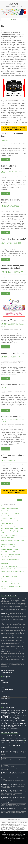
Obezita (6, 210)
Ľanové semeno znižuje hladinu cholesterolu (12, 583)
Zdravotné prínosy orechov (8, 537)
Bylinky (14, 710)
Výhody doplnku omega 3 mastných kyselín (12, 528)
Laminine (7, 176)
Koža (12, 715)
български (4, 735)
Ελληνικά (21, 735)
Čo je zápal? (4, 510)
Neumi (2, 637)
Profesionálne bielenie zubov (8, 578)
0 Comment (16, 211)
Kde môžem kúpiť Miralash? (8, 557)
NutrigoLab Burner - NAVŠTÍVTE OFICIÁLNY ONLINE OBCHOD (14, 491)
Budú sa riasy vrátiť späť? (7, 523)
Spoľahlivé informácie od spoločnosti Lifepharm (13, 571)
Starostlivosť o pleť (18, 723)
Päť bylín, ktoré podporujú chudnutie (13, 757)
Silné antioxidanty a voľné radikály (10, 513)
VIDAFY (3, 613)
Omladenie (6, 720)
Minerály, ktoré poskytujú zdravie (9, 549)
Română (9, 742)
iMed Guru (14, 3)
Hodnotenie (6, 419)
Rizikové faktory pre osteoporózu (9, 525)
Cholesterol (10, 424)
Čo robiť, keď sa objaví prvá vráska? (12, 777)
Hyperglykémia (12, 464)
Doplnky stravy (6, 205)
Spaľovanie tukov (8, 362)
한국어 (16, 740)
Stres (11, 725)
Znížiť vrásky (13, 728)
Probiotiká (15, 722)
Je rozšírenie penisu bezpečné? (9, 573)
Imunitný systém (6, 715)
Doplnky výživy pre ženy (6, 672)
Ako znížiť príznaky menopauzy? (9, 520)
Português (4, 742)
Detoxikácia (5, 143)
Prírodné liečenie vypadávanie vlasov (13, 764)
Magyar (24, 738)
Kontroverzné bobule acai (11, 417)
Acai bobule (5, 424)
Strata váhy (18, 143)
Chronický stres (23, 710)
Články (4, 171)
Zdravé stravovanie (13, 139)
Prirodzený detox (9, 722)
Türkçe (22, 742)
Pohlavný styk (3, 722)
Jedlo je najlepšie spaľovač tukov (9, 508)
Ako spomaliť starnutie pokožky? (12, 808)
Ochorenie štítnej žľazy (13, 176)
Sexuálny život (4, 723)
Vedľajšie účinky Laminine (9, 751)
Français (16, 738)
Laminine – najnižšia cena (9, 784)
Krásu (2, 687)
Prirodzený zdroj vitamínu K (8, 544)
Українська (4, 745)
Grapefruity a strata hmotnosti (13, 353)
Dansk (12, 735)
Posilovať (5, 139)
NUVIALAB (3, 651)
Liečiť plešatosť (12, 717)
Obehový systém (9, 719)
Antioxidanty (4, 710)
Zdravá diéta (8, 211)
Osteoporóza (20, 176)
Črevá (17, 728)
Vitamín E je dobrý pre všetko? (13, 239)
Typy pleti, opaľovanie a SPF (8, 568)
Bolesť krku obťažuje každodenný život (11, 547)
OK (14, 841)
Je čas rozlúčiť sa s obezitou (12, 320)
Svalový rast (19, 391)
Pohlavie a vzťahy (5, 691)
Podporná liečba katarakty (8, 515)
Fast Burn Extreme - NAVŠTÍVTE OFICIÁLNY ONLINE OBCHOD (14, 128)
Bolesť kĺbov (10, 710)
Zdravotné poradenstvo (13, 171)
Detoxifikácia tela (19, 712)
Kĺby (6, 275)
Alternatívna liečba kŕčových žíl (9, 566)
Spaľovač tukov (13, 143)
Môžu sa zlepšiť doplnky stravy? (9, 576)
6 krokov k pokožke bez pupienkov (10, 559)
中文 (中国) (10, 745)
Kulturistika (14, 391)
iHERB (2, 663)
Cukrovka (5, 464)
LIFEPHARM (4, 598)
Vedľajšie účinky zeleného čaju (9, 535)
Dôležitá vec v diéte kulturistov (13, 385)
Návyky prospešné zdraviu (17, 205)
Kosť (8, 275)
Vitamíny (7, 246)
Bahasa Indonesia (6, 740)
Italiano (12, 740)
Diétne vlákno (17, 424)
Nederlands (21, 740)
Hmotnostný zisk (8, 391)
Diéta (9, 143)
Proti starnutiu (22, 722)
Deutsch (17, 735)
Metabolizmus (12, 361)
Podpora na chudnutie (21, 210)
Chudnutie (5, 329)
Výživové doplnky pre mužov (7, 670)
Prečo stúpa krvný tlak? (7, 581)
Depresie (13, 712)
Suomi (11, 738)
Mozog (17, 717)
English (3, 738)
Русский (13, 742)
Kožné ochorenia (17, 715)
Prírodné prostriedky (8, 242)
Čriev (19, 728)
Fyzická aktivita (19, 713)
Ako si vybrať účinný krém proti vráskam (11, 554)
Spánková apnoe (10, 723)
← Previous (4, 496)
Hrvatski (20, 738)
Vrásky (25, 725)
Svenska (18, 742)
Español (7, 738)
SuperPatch (4, 623)
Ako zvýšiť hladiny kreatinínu (8, 552)
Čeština (9, 735)
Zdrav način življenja (19, 726)
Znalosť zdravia (15, 206)
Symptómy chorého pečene (8, 518)
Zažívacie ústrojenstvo (8, 726)
